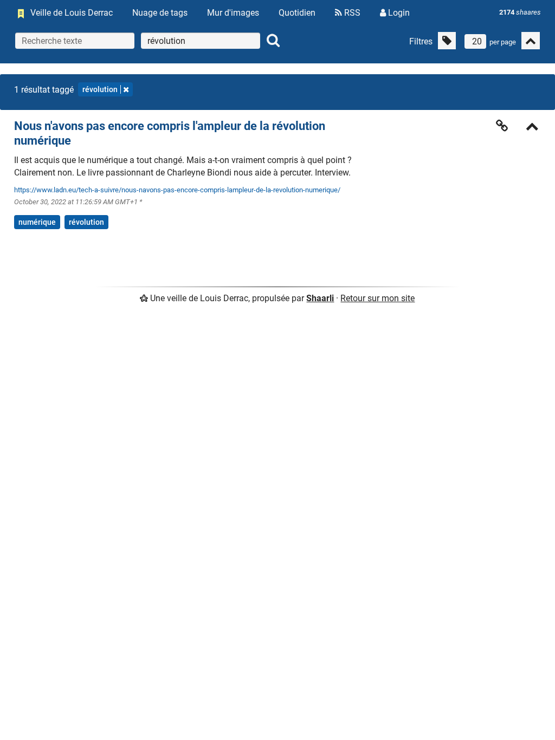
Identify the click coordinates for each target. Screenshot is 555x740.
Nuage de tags (160, 13)
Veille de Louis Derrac (71, 13)
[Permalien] (502, 125)
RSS (351, 13)
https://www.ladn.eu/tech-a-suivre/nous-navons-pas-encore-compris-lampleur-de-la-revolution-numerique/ (177, 190)
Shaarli (320, 298)
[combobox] (200, 41)
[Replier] (532, 127)
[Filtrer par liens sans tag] (447, 40)
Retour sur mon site (377, 298)
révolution (100, 89)
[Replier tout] (530, 40)
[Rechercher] (273, 41)
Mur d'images (233, 13)
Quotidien (297, 13)
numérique (37, 222)
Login (398, 13)
